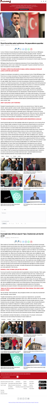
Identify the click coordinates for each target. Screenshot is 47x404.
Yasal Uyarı (36, 402)
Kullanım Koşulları (31, 402)
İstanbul (14, 156)
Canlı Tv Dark (10, 381)
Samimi (19, 156)
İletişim (14, 402)
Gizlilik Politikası (19, 402)
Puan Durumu (18, 385)
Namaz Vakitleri (19, 383)
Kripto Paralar (26, 386)
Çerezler (23, 402)
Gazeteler (31, 386)
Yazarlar (31, 385)
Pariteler (25, 388)
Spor (23, 319)
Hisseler (25, 385)
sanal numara (11, 388)
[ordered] (16, 223)
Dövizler (25, 383)
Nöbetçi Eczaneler (12, 385)
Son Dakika (10, 386)
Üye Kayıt (2, 392)
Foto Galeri (31, 381)
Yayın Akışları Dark (11, 383)
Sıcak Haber (31, 388)
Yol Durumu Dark (4, 383)
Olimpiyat (19, 319)
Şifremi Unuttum (4, 393)
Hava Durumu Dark (4, 381)
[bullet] (18, 223)
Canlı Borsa (18, 381)
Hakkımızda (11, 402)
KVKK (27, 402)
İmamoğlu (9, 319)
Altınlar (25, 381)
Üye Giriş (2, 390)
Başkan (2, 156)
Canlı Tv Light (3, 385)
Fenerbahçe (3, 319)
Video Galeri (31, 383)
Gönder (4, 223)
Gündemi (7, 156)
